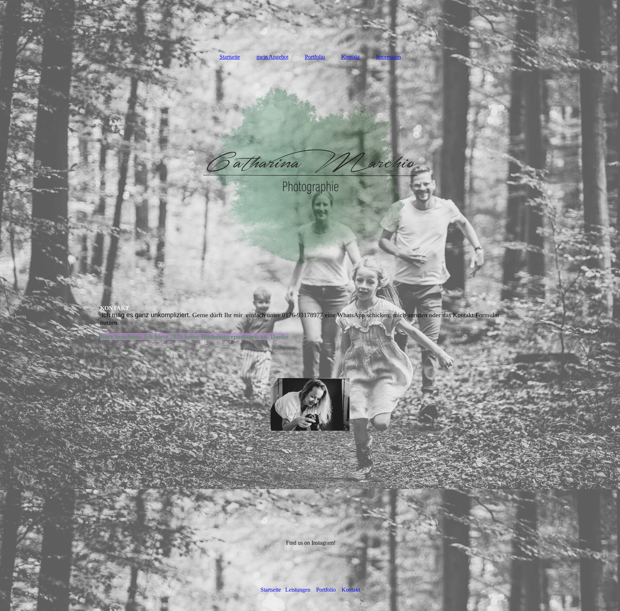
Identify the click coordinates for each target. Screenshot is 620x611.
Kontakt (350, 57)
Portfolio (315, 57)
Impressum (388, 57)
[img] (310, 174)
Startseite (230, 57)
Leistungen (297, 590)
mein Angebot (272, 57)
